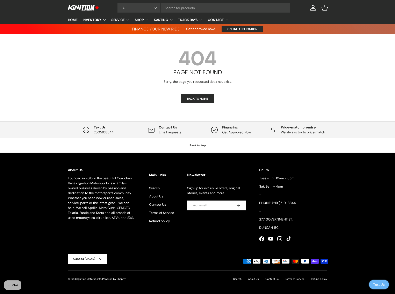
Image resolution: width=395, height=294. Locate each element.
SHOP (139, 20)
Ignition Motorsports (89, 279)
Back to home (197, 98)
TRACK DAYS (188, 20)
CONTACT (216, 20)
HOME (73, 20)
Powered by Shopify (114, 279)
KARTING (161, 20)
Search (154, 188)
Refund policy (159, 221)
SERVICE (118, 20)
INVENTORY (91, 20)
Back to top (197, 145)
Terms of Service (161, 213)
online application (242, 29)
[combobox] (203, 8)
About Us (156, 196)
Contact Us (157, 204)
